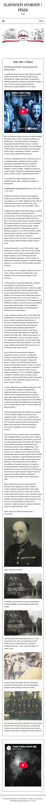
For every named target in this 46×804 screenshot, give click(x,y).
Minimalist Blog (15, 801)
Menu (41, 21)
